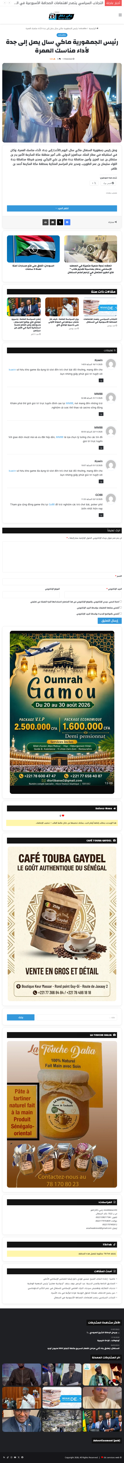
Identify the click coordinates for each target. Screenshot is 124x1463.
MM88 (98, 393)
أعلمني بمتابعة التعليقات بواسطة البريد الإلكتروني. (98, 608)
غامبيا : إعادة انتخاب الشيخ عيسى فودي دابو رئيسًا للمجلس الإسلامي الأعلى (79, 1279)
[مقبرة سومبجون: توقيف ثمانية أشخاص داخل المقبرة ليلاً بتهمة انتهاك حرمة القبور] (62, 1421)
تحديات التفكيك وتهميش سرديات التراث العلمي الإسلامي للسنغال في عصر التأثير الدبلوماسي (71, 1288)
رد (101, 380)
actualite (83, 28)
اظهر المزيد (63, 208)
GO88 (99, 494)
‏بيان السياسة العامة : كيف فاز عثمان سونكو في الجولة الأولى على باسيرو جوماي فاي (63, 322)
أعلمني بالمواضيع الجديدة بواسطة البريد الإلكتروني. (97, 614)
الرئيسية (92, 28)
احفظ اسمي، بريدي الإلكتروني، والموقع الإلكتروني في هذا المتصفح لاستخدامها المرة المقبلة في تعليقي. (74, 602)
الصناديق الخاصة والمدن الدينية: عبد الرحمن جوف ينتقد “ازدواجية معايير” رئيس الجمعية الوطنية (71, 1283)
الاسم (118, 576)
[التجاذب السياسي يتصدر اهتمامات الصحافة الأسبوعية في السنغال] (100, 306)
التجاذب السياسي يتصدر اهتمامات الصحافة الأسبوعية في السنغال (100, 320)
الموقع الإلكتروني (52, 589)
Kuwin (99, 360)
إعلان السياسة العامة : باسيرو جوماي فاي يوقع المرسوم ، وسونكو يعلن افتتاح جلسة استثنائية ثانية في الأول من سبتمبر (26, 325)
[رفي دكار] (62, 15)
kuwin (12, 369)
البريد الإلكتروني (114, 589)
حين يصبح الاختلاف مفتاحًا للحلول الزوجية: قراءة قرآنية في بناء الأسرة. (83, 1293)
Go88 (52, 504)
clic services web (111, 1457)
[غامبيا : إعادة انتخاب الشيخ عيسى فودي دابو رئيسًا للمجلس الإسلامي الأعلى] (102, 1375)
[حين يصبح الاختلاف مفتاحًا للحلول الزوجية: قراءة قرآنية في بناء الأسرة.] (102, 1398)
